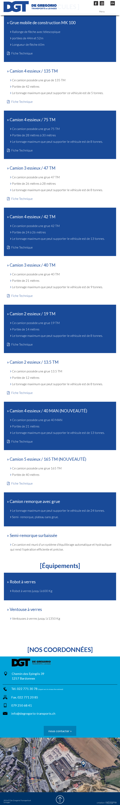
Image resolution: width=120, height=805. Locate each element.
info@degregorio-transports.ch (33, 713)
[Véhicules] (30, 6)
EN (112, 3)
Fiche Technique (22, 53)
